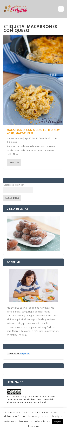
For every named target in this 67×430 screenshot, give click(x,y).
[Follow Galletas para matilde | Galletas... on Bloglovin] (18, 354)
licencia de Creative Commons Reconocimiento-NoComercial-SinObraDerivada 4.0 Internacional (30, 399)
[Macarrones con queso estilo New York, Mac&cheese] (33, 80)
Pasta (41, 138)
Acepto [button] (57, 421)
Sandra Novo (17, 138)
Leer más (14, 162)
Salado (48, 138)
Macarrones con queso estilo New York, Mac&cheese (33, 131)
